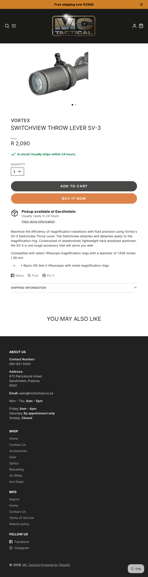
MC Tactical (31, 565)
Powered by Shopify (55, 565)
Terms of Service (21, 518)
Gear (12, 457)
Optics (14, 463)
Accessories (18, 451)
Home (13, 438)
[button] (72, 105)
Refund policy (19, 524)
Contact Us (17, 445)
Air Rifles (15, 475)
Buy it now (74, 198)
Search (14, 499)
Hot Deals (16, 482)
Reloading (16, 469)
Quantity (18, 164)
